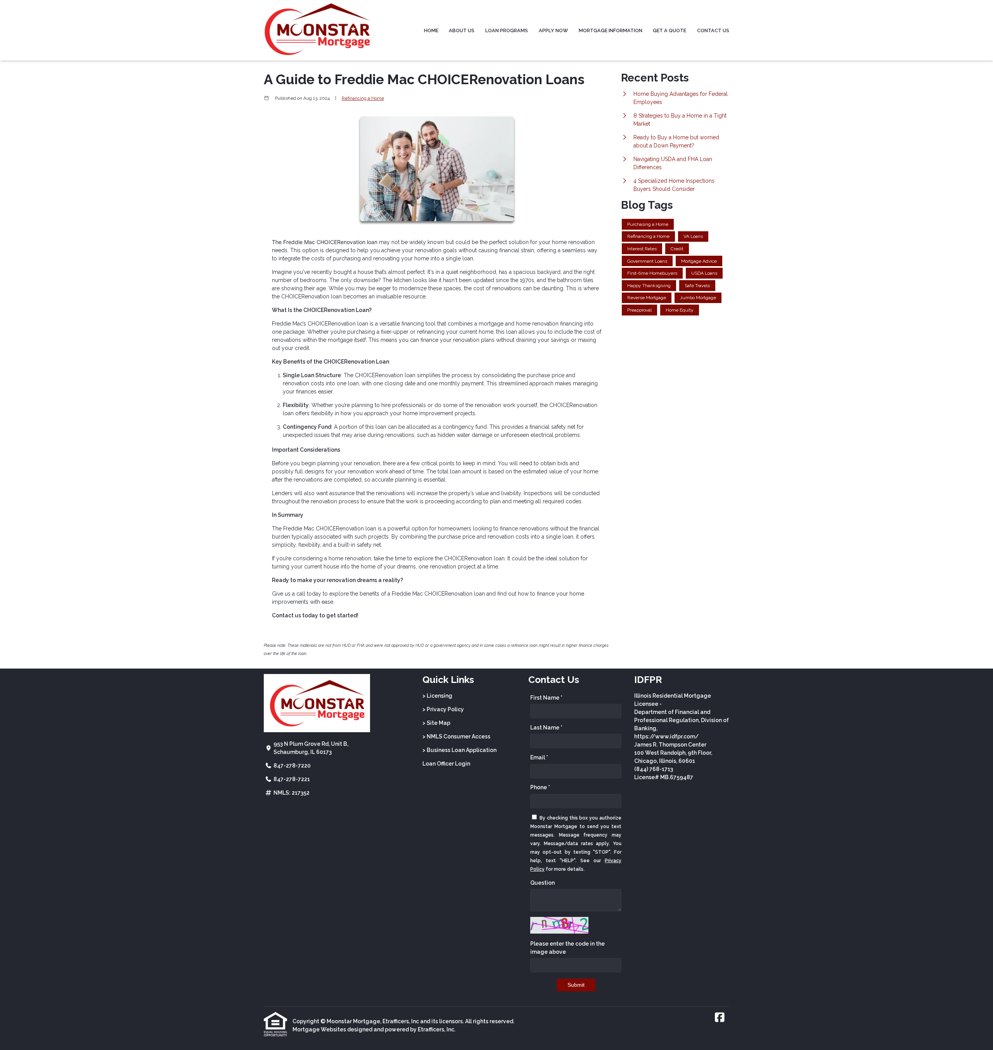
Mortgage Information (610, 30)
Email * (539, 757)
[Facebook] (720, 1018)
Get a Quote (669, 30)
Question (542, 883)
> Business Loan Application (459, 750)
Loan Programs (506, 30)
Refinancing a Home (363, 98)
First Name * (546, 698)
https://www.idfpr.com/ (666, 736)
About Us (461, 30)
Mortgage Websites (319, 1029)
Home (431, 30)
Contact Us (713, 30)
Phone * (540, 787)
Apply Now (553, 30)
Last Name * (546, 727)
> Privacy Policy (443, 709)
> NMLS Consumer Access (456, 736)
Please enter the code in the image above (567, 948)
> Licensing (437, 696)
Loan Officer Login (446, 764)
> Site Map (436, 723)
